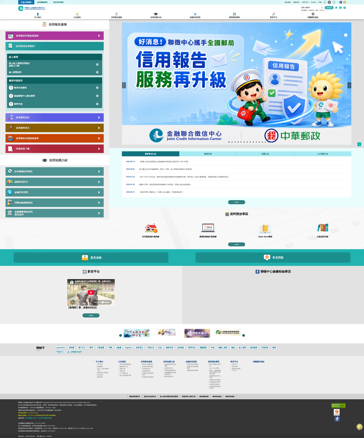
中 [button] (329, 2)
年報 (212, 347)
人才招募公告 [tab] (322, 154)
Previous (124, 85)
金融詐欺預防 (195, 17)
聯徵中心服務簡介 (147, 364)
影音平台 (273, 17)
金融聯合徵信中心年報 (215, 376)
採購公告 (122, 371)
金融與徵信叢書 (214, 384)
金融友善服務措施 (125, 364)
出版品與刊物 (322, 236)
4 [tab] (238, 142)
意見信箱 (340, 7)
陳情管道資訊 (230, 396)
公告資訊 (77, 17)
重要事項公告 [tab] (150, 154)
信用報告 (180, 347)
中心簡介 (37, 17)
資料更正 (139, 347)
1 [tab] (229, 142)
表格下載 (305, 2)
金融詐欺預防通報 (192, 364)
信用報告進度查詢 (147, 377)
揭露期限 (203, 347)
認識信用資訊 (169, 376)
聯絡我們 (296, 2)
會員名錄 (100, 375)
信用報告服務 (116, 17)
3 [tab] (235, 142)
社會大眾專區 (26, 2)
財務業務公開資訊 (103, 372)
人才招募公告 (124, 373)
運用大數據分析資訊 (215, 365)
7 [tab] (247, 142)
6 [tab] (244, 142)
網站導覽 (287, 2)
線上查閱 (242, 347)
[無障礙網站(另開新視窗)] (335, 406)
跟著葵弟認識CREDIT (236, 369)
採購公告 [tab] (265, 154)
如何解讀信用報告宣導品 (215, 387)
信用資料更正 (146, 371)
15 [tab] (271, 142)
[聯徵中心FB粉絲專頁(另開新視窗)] (335, 419)
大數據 (118, 347)
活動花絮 (235, 366)
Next (349, 85)
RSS (344, 2)
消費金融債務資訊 (170, 370)
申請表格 (264, 347)
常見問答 (344, 7)
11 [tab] (259, 142)
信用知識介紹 (155, 17)
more (237, 202)
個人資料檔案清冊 (125, 375)
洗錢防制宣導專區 (192, 370)
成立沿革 (100, 364)
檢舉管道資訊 (217, 396)
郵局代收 (192, 347)
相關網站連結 (313, 17)
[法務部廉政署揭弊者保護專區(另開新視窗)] (165, 333)
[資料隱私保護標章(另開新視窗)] (335, 412)
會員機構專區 (42, 2)
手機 (110, 347)
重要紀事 (122, 368)
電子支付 (322, 10)
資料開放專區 (234, 17)
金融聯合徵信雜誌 (215, 380)
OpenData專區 (214, 368)
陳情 (317, 10)
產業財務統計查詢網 (208, 236)
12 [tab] (262, 142)
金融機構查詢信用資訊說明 (170, 373)
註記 (160, 347)
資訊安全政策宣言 (150, 396)
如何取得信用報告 (147, 366)
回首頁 (336, 7)
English (313, 2)
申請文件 (150, 347)
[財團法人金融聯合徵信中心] (31, 8)
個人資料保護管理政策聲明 (169, 396)
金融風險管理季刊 (215, 382)
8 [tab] (250, 142)
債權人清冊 (222, 347)
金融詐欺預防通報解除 (192, 367)
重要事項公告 (124, 366)
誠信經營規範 (204, 396)
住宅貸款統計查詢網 (150, 236)
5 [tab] (241, 142)
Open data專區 (265, 236)
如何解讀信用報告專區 (170, 365)
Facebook (341, 2)
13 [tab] (265, 142)
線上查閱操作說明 (74, 352)
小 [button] (325, 2)
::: (1, 1)
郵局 (91, 347)
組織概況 (100, 366)
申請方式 (60, 352)
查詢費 (71, 347)
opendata (60, 347)
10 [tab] (256, 142)
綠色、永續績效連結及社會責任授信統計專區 (215, 372)
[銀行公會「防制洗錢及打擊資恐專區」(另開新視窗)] (135, 332)
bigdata (128, 347)
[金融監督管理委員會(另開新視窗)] (196, 332)
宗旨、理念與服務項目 (103, 369)
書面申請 (311, 10)
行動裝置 (100, 347)
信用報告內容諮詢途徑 (147, 374)
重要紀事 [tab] (208, 154)
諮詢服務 (253, 347)
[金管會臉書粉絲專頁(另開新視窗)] (226, 332)
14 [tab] (268, 142)
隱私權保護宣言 (134, 396)
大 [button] (334, 2)
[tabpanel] (236, 83)
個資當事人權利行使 (189, 396)
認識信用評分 (169, 368)
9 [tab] (253, 142)
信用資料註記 (146, 368)
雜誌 (233, 347)
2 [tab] (232, 142)
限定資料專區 (58, 2)
